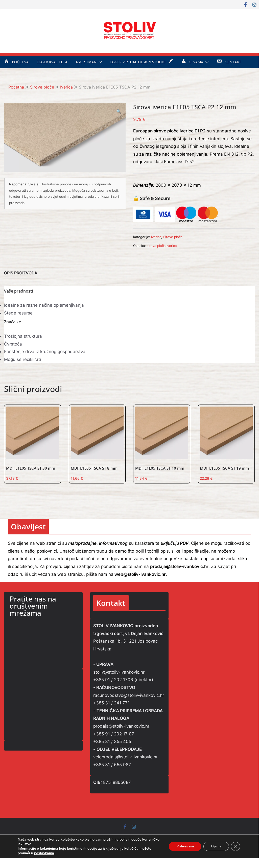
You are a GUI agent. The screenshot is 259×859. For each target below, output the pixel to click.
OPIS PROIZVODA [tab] (20, 272)
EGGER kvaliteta (52, 62)
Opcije (216, 846)
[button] (99, 62)
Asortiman (86, 62)
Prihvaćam (185, 846)
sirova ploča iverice (162, 246)
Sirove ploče (42, 87)
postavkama (44, 853)
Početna (16, 87)
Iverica (66, 87)
